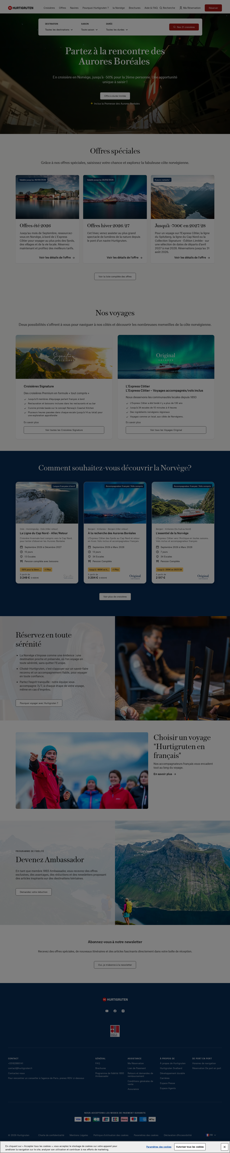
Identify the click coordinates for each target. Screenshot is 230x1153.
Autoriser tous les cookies (190, 1146)
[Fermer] (224, 1147)
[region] (115, 1147)
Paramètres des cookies (158, 1146)
